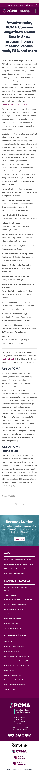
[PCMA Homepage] (19, 11)
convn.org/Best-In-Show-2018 (14, 104)
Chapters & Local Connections (14, 647)
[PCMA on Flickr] (26, 735)
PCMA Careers (28, 564)
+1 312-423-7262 (17, 729)
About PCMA (8, 559)
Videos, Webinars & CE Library (14, 628)
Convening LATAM (23, 666)
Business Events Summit (12, 675)
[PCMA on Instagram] (19, 735)
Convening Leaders (10, 670)
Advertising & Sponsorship (23, 559)
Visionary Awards (9, 689)
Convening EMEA (9, 666)
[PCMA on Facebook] (9, 735)
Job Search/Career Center (12, 564)
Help (8, 769)
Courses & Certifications (12, 600)
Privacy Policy (17, 769)
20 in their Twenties (10, 642)
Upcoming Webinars (11, 623)
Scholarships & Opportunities (14, 609)
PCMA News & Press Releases (14, 573)
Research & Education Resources (15, 604)
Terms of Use (28, 769)
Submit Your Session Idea (12, 614)
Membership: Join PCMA (12, 651)
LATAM (22, 5)
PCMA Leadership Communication (15, 569)
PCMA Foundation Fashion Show (15, 685)
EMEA (16, 5)
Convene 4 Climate (10, 661)
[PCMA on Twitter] (12, 735)
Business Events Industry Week (14, 680)
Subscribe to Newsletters (12, 619)
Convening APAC (24, 661)
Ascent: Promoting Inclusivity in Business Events (17, 588)
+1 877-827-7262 (16, 727)
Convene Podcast (10, 595)
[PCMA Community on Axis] (29, 735)
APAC (10, 5)
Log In (31, 5)
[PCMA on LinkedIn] (16, 735)
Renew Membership (10, 656)
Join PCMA (20, 539)
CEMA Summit (24, 656)
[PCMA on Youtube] (22, 735)
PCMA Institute (27, 600)
